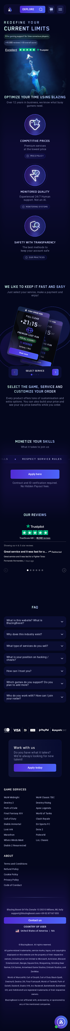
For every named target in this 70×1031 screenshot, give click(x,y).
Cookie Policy (11, 874)
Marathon (9, 834)
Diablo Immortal (12, 824)
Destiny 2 (9, 802)
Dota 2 (39, 829)
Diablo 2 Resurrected (15, 845)
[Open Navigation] (60, 9)
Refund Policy (11, 869)
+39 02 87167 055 (49, 913)
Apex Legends (43, 808)
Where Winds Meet (14, 840)
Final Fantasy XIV (13, 813)
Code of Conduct (13, 885)
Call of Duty (10, 818)
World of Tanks (44, 813)
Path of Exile (10, 808)
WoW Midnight (11, 797)
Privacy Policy (11, 879)
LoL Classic (42, 840)
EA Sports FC (43, 824)
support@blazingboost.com (25, 913)
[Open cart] (51, 9)
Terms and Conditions (15, 863)
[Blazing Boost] (10, 9)
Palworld (40, 834)
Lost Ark (8, 829)
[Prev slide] (14, 372)
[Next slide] (55, 372)
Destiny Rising (43, 802)
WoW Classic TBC (45, 797)
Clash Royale (43, 818)
